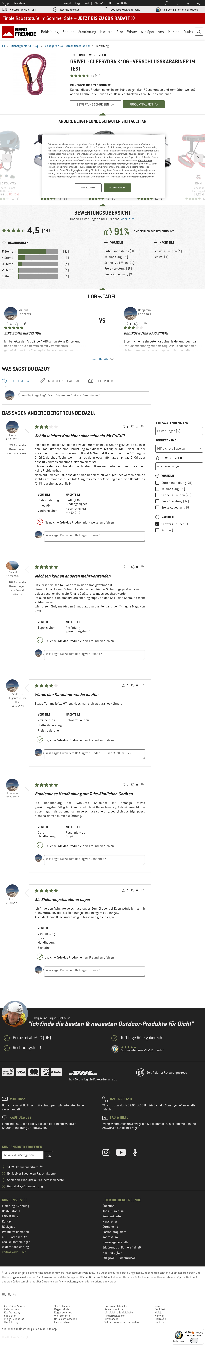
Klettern (106, 31)
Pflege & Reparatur (15, 1319)
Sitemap (52, 1329)
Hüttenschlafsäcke (115, 1306)
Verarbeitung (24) (116, 257)
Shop (5, 3)
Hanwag (159, 1315)
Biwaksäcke (111, 1319)
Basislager (20, 3)
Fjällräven (160, 1319)
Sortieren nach (166, 440)
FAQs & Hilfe (10, 1216)
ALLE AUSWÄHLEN (117, 187)
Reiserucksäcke (113, 1309)
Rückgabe (8, 1227)
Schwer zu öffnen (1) (168, 251)
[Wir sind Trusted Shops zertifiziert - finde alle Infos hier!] (115, 1049)
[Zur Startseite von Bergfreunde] (20, 32)
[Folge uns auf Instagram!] (108, 1153)
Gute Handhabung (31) (120, 251)
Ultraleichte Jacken (65, 1319)
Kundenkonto (111, 1216)
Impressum (110, 1237)
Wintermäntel (62, 1315)
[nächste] (198, 158)
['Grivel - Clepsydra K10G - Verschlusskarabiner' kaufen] (34, 74)
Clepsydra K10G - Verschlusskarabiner (67, 46)
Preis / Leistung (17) (118, 269)
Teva (157, 1306)
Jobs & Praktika (113, 1211)
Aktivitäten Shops (14, 1306)
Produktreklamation (15, 1232)
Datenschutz (18, 1237)
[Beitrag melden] (25, 324)
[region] (103, 166)
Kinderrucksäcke (114, 1315)
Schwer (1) (161, 257)
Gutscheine (110, 1227)
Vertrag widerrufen (14, 1252)
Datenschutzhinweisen (142, 176)
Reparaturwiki (127, 1258)
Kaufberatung (12, 1312)
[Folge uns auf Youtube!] (124, 1153)
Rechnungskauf (69, 9)
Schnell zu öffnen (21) (119, 263)
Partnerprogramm (114, 1232)
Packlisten (10, 1315)
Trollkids (159, 1322)
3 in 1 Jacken (62, 1306)
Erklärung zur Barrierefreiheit (121, 1247)
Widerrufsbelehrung (15, 1247)
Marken (174, 31)
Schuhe (68, 31)
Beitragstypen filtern (171, 423)
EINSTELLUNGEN (88, 187)
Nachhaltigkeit (112, 1253)
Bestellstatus (11, 1211)
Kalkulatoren (11, 1309)
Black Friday (11, 1322)
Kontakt (7, 1222)
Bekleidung (50, 31)
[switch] (194, 1340)
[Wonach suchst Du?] (199, 32)
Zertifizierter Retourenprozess (167, 1073)
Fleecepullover (62, 1322)
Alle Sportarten (152, 31)
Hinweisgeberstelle (115, 1242)
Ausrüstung (87, 31)
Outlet (188, 31)
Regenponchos (63, 1312)
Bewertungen (171, 458)
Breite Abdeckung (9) (118, 274)
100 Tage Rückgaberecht (125, 9)
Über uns (108, 1206)
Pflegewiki (109, 1258)
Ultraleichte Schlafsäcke (118, 1312)
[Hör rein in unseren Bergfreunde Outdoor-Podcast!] (138, 1153)
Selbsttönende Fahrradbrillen (121, 1322)
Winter (132, 31)
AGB (5, 1237)
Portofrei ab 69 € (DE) (23, 9)
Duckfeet (160, 1309)
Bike (119, 31)
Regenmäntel (62, 1309)
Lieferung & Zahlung (15, 1206)
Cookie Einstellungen (16, 1242)
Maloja (158, 1312)
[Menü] (201, 1331)
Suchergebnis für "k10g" (25, 46)
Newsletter (109, 1222)
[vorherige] (6, 158)
